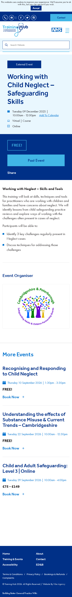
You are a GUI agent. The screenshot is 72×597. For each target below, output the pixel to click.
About (39, 553)
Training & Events (13, 559)
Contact (61, 17)
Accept (36, 7)
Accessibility (10, 564)
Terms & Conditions (13, 574)
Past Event (36, 160)
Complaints (8, 577)
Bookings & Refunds (54, 574)
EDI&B (40, 564)
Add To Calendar (49, 115)
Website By (54, 584)
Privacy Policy (34, 574)
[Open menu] (67, 29)
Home (6, 553)
